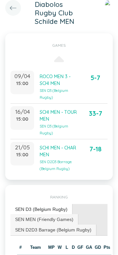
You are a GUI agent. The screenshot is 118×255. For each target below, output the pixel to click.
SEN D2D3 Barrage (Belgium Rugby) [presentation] (53, 229)
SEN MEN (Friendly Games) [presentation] (44, 219)
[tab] (41, 209)
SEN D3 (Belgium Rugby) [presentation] (41, 209)
